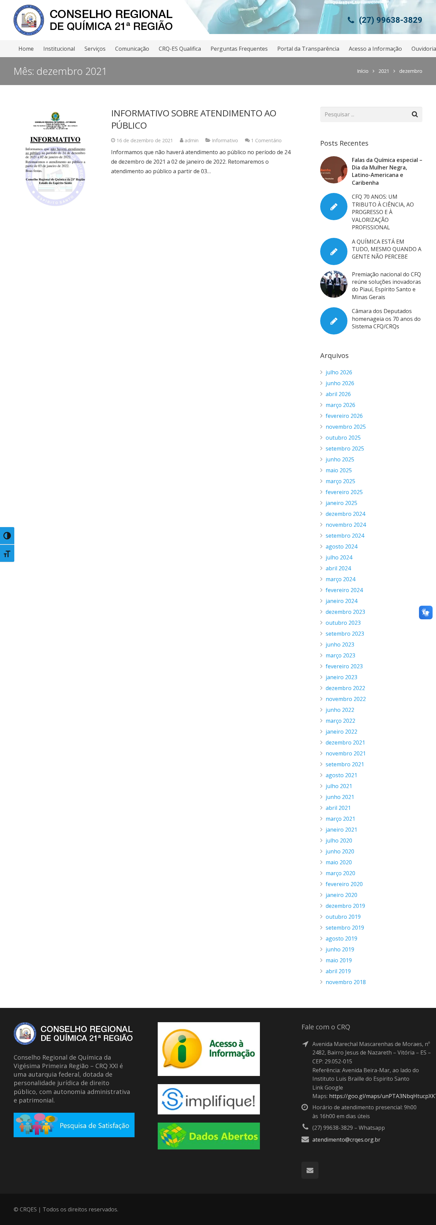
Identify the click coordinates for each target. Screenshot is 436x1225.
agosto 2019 (341, 938)
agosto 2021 (341, 775)
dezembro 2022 (345, 688)
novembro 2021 (346, 753)
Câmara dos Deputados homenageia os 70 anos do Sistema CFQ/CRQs (386, 318)
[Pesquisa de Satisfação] (74, 1135)
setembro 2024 (345, 535)
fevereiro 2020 (344, 884)
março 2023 (340, 655)
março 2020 (340, 873)
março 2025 (340, 481)
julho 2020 (339, 840)
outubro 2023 (343, 622)
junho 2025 (340, 459)
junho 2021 (340, 797)
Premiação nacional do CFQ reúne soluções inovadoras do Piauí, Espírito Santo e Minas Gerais (386, 286)
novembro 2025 (346, 426)
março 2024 (340, 579)
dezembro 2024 (345, 514)
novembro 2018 (346, 982)
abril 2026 (338, 394)
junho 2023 (340, 644)
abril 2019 (338, 971)
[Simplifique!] (209, 1112)
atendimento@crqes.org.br (346, 1139)
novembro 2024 (346, 524)
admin (192, 140)
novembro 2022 (346, 699)
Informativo (225, 140)
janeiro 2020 (341, 895)
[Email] (309, 1170)
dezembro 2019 (345, 906)
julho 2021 (339, 786)
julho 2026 (339, 372)
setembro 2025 (345, 448)
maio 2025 (339, 470)
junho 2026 (340, 383)
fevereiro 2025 (344, 492)
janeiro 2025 (341, 503)
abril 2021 (338, 808)
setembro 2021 (345, 764)
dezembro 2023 (345, 612)
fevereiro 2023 (344, 666)
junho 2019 (340, 949)
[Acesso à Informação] (209, 1074)
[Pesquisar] (414, 114)
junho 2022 (340, 710)
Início (363, 71)
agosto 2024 (341, 546)
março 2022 (340, 720)
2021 (383, 71)
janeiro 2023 (341, 677)
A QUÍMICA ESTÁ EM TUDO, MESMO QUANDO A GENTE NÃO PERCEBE (386, 249)
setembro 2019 (345, 927)
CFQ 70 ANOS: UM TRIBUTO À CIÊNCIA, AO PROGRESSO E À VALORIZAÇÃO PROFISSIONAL (383, 212)
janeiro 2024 (341, 601)
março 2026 (340, 405)
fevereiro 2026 (344, 416)
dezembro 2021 (345, 742)
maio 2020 (339, 862)
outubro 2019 (343, 916)
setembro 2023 (345, 633)
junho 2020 (340, 851)
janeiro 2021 (341, 829)
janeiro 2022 (341, 731)
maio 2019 (339, 960)
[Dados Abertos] (209, 1147)
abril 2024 (338, 568)
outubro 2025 (343, 437)
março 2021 (340, 818)
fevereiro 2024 (344, 590)
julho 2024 (339, 557)
